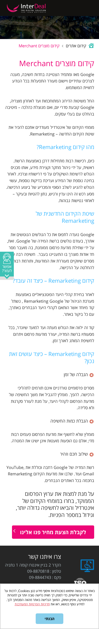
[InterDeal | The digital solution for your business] (27, 13)
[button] (7, 266)
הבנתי (50, 618)
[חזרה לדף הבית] (90, 46)
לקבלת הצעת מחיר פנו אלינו (53, 532)
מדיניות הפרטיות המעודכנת (32, 604)
